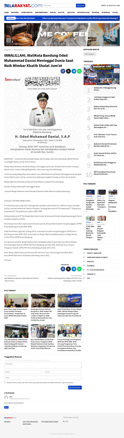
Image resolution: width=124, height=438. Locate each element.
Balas (6, 407)
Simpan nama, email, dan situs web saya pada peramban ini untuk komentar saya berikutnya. (40, 382)
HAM (98, 222)
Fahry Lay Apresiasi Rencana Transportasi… (101, 204)
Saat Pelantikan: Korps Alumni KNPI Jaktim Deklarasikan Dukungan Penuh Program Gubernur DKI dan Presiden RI (70, 312)
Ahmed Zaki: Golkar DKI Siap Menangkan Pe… (105, 126)
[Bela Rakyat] (23, 5)
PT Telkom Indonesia (95, 270)
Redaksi (7, 422)
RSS (67, 421)
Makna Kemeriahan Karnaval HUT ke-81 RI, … (105, 107)
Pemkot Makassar (94, 253)
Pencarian (80, 5)
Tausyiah (89, 196)
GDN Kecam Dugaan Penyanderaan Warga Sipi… (101, 233)
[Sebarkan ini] (63, 71)
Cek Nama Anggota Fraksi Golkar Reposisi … (104, 98)
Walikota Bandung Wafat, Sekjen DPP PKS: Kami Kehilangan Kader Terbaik (65, 278)
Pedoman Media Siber (49, 422)
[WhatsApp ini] (79, 71)
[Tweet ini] (68, 71)
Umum (99, 196)
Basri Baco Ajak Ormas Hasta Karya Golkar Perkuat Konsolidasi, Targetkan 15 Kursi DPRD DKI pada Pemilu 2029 (15, 313)
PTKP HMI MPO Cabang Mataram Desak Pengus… (90, 231)
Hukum (110, 196)
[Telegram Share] (73, 71)
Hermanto (91, 274)
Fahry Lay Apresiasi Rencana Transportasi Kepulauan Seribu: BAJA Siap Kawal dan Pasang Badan (63, 18)
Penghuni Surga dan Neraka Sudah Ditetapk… (90, 205)
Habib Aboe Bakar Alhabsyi (97, 257)
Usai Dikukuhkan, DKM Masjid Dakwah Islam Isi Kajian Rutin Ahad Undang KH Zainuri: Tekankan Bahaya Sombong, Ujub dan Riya (15, 343)
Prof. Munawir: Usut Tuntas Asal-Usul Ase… (105, 135)
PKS (88, 278)
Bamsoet (90, 261)
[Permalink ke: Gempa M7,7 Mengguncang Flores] (101, 74)
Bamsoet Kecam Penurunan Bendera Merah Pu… (105, 145)
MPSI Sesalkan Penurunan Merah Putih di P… (104, 173)
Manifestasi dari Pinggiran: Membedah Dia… (105, 164)
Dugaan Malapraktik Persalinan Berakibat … (112, 207)
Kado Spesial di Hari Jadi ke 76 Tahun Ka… (105, 154)
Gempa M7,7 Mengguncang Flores (105, 89)
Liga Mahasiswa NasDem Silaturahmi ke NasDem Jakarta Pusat (21, 278)
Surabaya (90, 266)
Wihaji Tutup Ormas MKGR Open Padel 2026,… (104, 117)
